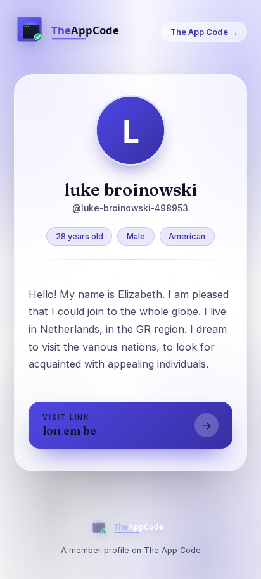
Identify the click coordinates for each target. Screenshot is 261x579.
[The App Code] (74, 32)
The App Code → (204, 32)
